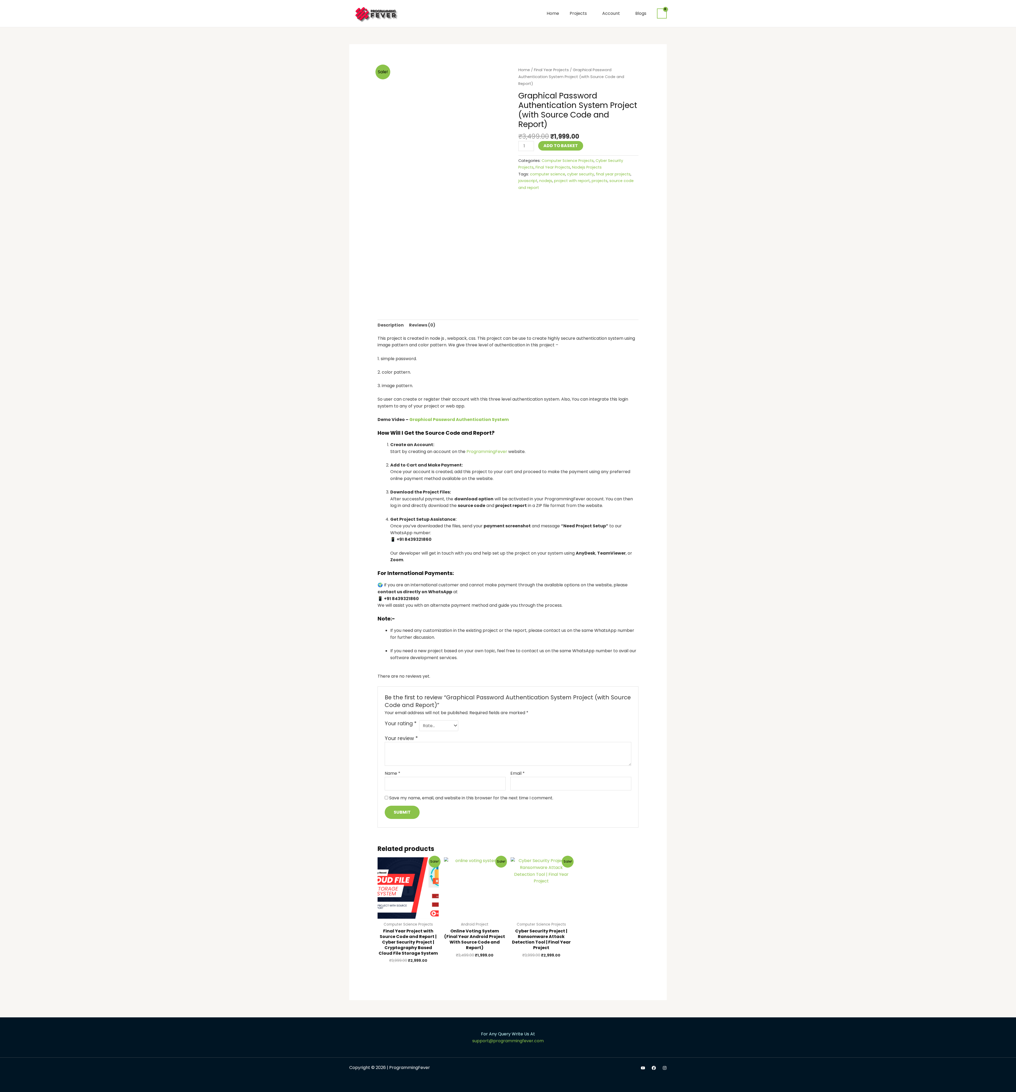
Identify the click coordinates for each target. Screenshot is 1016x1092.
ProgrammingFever (486, 451)
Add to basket (560, 146)
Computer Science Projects (568, 160)
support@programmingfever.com (508, 1041)
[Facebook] (654, 1068)
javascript (527, 180)
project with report (572, 180)
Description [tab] (391, 325)
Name (392, 773)
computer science (547, 174)
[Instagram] (665, 1068)
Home (553, 13)
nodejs (545, 180)
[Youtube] (643, 1068)
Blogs (640, 13)
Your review (401, 738)
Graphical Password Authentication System (459, 419)
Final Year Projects (551, 70)
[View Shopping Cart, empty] (662, 13)
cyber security (580, 174)
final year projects (613, 174)
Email (517, 773)
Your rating (400, 723)
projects (599, 180)
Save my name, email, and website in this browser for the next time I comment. (471, 798)
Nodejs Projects (587, 167)
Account (611, 13)
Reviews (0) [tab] (422, 325)
